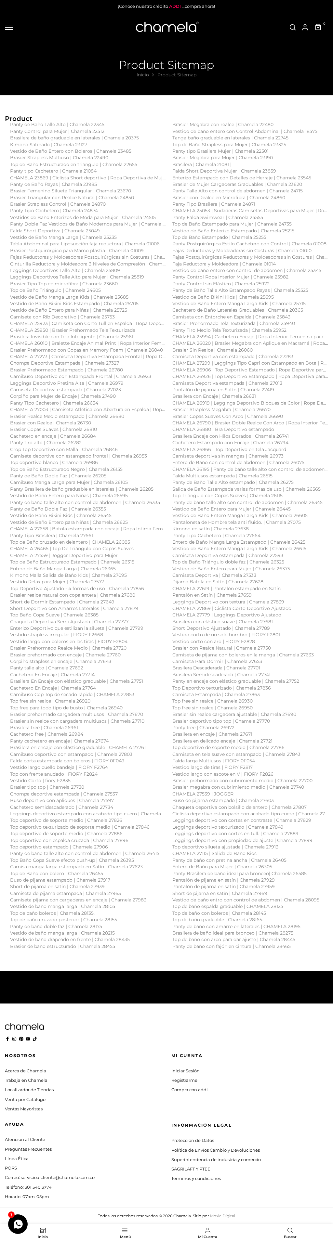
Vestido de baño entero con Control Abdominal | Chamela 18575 (244, 131)
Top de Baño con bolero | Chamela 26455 (56, 873)
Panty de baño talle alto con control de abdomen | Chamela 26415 (84, 853)
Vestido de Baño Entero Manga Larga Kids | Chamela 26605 (240, 515)
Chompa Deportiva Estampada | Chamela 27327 (64, 363)
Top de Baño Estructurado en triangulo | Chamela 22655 (73, 164)
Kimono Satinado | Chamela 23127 (48, 145)
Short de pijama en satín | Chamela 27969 (219, 893)
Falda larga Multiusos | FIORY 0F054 (213, 761)
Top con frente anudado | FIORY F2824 (54, 774)
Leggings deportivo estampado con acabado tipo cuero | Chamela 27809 (93, 814)
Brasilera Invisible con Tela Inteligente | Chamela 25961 (71, 337)
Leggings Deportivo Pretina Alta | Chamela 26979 (67, 383)
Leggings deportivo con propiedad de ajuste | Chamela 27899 (242, 840)
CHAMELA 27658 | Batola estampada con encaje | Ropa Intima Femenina (92, 529)
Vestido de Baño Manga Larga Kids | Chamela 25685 (69, 297)
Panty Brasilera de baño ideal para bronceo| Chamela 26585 (239, 873)
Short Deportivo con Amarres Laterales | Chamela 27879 (74, 608)
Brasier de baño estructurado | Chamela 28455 (62, 946)
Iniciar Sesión (185, 1070)
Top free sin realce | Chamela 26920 (50, 701)
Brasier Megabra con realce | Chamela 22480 (222, 124)
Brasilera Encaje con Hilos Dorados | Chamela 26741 (230, 436)
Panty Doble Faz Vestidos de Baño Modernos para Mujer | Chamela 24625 (93, 224)
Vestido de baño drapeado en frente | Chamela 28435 (70, 939)
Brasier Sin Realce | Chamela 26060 (212, 350)
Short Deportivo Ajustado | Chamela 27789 (221, 628)
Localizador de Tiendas (29, 1089)
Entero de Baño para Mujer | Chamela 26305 (222, 867)
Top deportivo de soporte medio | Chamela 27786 (228, 747)
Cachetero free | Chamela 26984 (46, 734)
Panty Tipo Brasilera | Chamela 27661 (51, 535)
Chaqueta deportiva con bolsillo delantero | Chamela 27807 (239, 807)
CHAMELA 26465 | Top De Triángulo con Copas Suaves (72, 548)
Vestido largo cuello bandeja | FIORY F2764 (59, 767)
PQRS (11, 1168)
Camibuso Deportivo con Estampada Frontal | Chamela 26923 (80, 376)
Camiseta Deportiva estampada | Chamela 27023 (65, 390)
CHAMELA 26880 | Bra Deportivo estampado (223, 429)
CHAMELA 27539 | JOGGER (202, 794)
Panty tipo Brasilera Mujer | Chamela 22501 (220, 151)
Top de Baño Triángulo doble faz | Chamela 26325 (228, 562)
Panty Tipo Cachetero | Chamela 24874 (54, 210)
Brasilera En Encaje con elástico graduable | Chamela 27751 (76, 681)
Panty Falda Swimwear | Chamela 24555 (217, 217)
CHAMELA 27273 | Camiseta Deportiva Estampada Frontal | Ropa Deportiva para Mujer (108, 356)
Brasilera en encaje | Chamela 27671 (212, 734)
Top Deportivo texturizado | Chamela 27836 (221, 688)
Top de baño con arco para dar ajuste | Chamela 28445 (233, 939)
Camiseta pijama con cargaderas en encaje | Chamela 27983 (78, 900)
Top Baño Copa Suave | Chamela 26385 (54, 615)
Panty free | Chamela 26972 (203, 728)
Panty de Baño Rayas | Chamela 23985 (53, 184)
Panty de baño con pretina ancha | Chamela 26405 (229, 860)
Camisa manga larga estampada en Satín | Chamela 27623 (76, 867)
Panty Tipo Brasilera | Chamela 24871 (213, 204)
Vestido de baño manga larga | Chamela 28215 (62, 933)
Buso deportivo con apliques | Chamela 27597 (62, 800)
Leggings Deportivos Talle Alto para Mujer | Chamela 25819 (77, 277)
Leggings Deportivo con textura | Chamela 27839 (228, 602)
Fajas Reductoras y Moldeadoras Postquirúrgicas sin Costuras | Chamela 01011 (98, 257)
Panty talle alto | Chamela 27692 (46, 668)
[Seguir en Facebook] (7, 1038)
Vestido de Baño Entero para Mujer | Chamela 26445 (231, 509)
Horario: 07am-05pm (27, 1196)
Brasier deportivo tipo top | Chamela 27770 (221, 721)
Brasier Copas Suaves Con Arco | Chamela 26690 (227, 416)
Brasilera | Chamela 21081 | (202, 164)
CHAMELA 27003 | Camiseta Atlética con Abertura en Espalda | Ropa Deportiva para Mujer (112, 409)
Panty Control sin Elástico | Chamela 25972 (221, 284)
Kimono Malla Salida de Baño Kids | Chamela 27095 (68, 575)
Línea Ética (17, 1158)
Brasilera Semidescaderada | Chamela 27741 (221, 675)
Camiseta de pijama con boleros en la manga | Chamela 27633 (243, 655)
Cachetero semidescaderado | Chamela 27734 (61, 807)
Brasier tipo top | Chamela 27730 (47, 787)
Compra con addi (189, 1089)
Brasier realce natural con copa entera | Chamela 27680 (72, 595)
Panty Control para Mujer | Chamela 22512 (57, 131)
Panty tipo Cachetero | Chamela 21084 (53, 171)
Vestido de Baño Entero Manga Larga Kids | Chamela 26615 (239, 548)
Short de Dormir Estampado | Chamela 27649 (62, 602)
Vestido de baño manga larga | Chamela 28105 (62, 906)
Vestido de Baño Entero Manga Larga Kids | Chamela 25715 (239, 303)
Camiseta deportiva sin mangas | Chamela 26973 (228, 456)
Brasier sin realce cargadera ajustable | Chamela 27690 (234, 714)
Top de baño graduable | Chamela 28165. (217, 920)
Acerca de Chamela (25, 1070)
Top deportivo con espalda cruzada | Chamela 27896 (69, 840)
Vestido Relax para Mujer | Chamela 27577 (57, 582)
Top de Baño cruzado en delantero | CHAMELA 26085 (70, 542)
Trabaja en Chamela (26, 1080)
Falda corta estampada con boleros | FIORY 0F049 (67, 761)
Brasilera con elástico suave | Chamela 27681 (222, 622)
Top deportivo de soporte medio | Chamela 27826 (66, 820)
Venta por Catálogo (25, 1099)
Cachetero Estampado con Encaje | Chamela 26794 (230, 443)
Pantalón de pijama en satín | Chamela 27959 (223, 886)
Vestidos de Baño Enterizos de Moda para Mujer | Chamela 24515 (83, 217)
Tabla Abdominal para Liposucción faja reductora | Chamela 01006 (85, 244)
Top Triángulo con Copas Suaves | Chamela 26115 (227, 495)
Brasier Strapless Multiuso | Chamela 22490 (59, 158)
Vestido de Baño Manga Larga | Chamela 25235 (63, 237)
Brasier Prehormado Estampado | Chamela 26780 (66, 370)
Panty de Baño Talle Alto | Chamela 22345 (57, 124)
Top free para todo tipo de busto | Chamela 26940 (66, 708)
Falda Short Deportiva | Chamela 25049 (55, 231)
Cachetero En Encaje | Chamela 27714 (52, 675)
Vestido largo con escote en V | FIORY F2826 (222, 774)
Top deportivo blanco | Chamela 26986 (54, 462)
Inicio (143, 74)
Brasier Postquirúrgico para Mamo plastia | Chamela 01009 (77, 250)
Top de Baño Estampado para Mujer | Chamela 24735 (232, 224)
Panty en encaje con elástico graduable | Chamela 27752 (235, 681)
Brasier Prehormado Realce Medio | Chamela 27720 (68, 648)
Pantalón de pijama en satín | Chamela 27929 (223, 880)
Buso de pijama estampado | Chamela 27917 (60, 880)
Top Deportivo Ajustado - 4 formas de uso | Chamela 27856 (77, 588)
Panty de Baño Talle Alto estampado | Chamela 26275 (233, 482)
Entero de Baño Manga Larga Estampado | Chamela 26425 (238, 542)
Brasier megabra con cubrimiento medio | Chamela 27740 (238, 787)
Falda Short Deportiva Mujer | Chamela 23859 (224, 171)
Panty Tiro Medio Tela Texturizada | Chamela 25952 (229, 330)
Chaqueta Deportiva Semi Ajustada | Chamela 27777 (69, 622)
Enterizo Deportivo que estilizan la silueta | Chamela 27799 (76, 628)
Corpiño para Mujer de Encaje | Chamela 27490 (63, 396)
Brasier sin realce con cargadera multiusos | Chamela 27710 (77, 721)
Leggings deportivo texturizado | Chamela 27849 (228, 827)
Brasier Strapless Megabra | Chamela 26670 (221, 409)
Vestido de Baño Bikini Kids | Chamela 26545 (61, 515)
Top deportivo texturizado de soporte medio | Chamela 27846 (80, 827)
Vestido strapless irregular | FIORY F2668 (56, 635)
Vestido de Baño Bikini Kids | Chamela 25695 (223, 297)
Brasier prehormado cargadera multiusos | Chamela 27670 (76, 714)
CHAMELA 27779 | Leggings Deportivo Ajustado (226, 615)
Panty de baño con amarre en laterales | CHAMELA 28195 (236, 926)
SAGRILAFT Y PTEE (190, 1168)
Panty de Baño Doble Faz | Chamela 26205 (58, 476)
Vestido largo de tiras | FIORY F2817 (212, 767)
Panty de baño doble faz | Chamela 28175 (56, 926)
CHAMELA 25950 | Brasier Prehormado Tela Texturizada (72, 330)
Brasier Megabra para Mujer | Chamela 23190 (222, 158)
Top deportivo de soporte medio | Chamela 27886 (66, 833)
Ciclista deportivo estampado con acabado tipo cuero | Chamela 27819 (252, 814)
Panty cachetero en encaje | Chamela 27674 (59, 741)
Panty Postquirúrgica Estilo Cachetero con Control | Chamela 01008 (249, 244)
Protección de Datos (192, 1140)
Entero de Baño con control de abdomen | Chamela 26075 (238, 462)
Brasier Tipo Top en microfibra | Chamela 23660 (64, 284)
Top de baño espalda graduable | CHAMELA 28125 (227, 906)
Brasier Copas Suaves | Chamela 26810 (53, 429)
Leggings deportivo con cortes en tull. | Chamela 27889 (235, 833)
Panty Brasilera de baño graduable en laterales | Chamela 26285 (81, 489)
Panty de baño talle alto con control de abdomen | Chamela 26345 (247, 502)
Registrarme (184, 1080)
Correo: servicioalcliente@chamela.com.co (50, 1177)
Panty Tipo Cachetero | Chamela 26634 (54, 403)
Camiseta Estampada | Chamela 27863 (216, 694)
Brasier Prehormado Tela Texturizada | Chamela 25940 (233, 323)
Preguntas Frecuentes (28, 1149)
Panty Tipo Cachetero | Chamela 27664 (216, 535)
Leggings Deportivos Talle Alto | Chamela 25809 (65, 270)
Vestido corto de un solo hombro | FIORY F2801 (226, 635)
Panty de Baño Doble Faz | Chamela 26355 (58, 509)
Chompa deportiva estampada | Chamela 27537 (64, 794)
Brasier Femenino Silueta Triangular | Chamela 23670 (70, 191)
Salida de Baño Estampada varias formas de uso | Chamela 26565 (246, 489)
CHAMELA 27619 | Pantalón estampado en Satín (226, 588)
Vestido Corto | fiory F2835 (40, 780)
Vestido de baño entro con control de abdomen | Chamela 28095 (245, 900)
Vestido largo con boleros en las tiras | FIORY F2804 (68, 641)
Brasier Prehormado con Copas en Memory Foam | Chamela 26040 (86, 350)
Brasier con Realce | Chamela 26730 (50, 423)
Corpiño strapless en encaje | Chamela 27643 (60, 661)
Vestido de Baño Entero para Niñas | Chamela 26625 (69, 522)
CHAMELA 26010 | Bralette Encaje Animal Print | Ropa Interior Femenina (92, 343)
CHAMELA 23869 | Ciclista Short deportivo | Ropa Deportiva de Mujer (88, 178)
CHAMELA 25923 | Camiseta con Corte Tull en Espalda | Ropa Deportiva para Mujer (103, 323)
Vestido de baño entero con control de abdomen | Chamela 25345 (246, 270)
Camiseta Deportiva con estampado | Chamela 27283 (232, 356)
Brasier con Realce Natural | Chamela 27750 (221, 648)
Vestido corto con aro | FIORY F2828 (213, 641)
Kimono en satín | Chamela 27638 (210, 529)
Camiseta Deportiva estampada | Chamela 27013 (227, 383)
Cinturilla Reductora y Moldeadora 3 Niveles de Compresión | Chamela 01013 (96, 264)
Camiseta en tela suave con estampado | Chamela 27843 (236, 754)
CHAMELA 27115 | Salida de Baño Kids (214, 853)
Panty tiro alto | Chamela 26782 (46, 443)
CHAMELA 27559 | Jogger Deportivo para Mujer (64, 555)
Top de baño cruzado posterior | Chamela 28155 (63, 920)
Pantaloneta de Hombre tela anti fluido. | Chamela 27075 (236, 522)
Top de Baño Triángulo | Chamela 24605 (55, 290)
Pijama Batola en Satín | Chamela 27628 (217, 582)
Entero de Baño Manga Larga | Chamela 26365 (63, 569)
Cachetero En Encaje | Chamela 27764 (53, 688)
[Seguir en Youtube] (28, 1038)
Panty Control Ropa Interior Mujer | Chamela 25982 (230, 277)
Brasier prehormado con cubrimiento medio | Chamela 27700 (242, 780)
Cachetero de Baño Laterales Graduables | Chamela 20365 (237, 310)
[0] (318, 27)
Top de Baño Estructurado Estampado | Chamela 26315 (72, 562)
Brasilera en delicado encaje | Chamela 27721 (222, 741)
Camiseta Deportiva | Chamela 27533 (214, 575)
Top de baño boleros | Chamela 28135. (52, 913)
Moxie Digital (222, 1215)
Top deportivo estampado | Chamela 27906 (59, 847)
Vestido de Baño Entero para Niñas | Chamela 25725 (68, 310)
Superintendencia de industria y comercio (216, 1159)
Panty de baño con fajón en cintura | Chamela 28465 (231, 946)
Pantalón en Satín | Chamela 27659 (212, 595)
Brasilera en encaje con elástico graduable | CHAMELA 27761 (78, 747)
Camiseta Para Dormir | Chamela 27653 (217, 661)
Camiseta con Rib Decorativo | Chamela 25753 (62, 317)
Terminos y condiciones (196, 1178)
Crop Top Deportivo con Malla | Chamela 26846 (64, 449)
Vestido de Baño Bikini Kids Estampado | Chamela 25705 (74, 303)
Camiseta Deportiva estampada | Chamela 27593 (227, 555)
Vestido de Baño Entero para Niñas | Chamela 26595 (69, 495)
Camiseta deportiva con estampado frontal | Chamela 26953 (78, 456)
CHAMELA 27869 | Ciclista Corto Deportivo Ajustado (231, 608)
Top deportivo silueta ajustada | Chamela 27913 (225, 847)
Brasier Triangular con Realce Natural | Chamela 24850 (72, 198)
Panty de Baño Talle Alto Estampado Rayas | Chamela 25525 (240, 290)
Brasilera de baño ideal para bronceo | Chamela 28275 (232, 933)
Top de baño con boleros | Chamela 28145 (219, 913)
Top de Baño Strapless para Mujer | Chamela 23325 (229, 145)
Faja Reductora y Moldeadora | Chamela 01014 (224, 264)
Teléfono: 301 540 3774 (28, 1187)
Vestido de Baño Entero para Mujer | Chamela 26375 (231, 569)
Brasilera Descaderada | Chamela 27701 (216, 668)
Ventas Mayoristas (24, 1108)
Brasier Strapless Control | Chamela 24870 (58, 204)
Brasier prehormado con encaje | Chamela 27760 (65, 655)
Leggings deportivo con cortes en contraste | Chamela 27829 (241, 820)
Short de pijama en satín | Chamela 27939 (57, 886)
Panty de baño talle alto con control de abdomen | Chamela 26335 (85, 502)
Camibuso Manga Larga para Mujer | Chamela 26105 (69, 482)
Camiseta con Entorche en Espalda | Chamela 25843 (231, 317)
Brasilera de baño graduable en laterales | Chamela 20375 (74, 138)
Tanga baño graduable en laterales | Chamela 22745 (230, 138)
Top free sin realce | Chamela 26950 (212, 708)
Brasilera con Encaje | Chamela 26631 (214, 396)
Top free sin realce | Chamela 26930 (212, 701)
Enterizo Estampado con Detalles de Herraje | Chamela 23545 (241, 178)
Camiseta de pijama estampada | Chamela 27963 (65, 893)
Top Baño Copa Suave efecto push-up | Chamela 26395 (72, 860)
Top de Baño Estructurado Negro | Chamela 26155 (66, 469)
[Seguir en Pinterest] (21, 1038)
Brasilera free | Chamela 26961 (44, 728)
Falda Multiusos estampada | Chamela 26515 (222, 476)
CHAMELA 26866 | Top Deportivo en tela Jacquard (229, 449)
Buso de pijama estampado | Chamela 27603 (223, 800)
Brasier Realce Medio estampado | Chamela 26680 (67, 416)
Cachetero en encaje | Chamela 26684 (53, 436)
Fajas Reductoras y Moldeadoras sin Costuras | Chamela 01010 (242, 250)
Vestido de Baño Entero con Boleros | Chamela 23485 (70, 151)
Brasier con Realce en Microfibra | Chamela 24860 (228, 198)
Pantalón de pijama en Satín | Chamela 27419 (223, 390)
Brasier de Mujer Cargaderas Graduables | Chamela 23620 (237, 184)
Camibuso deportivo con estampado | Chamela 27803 (71, 754)
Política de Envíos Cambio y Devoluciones (215, 1150)
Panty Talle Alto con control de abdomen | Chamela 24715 (237, 191)
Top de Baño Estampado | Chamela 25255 (219, 237)
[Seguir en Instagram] (14, 1038)
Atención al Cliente (25, 1139)
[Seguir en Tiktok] (34, 1038)
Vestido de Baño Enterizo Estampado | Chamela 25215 (233, 231)
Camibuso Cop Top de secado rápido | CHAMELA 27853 (72, 694)
